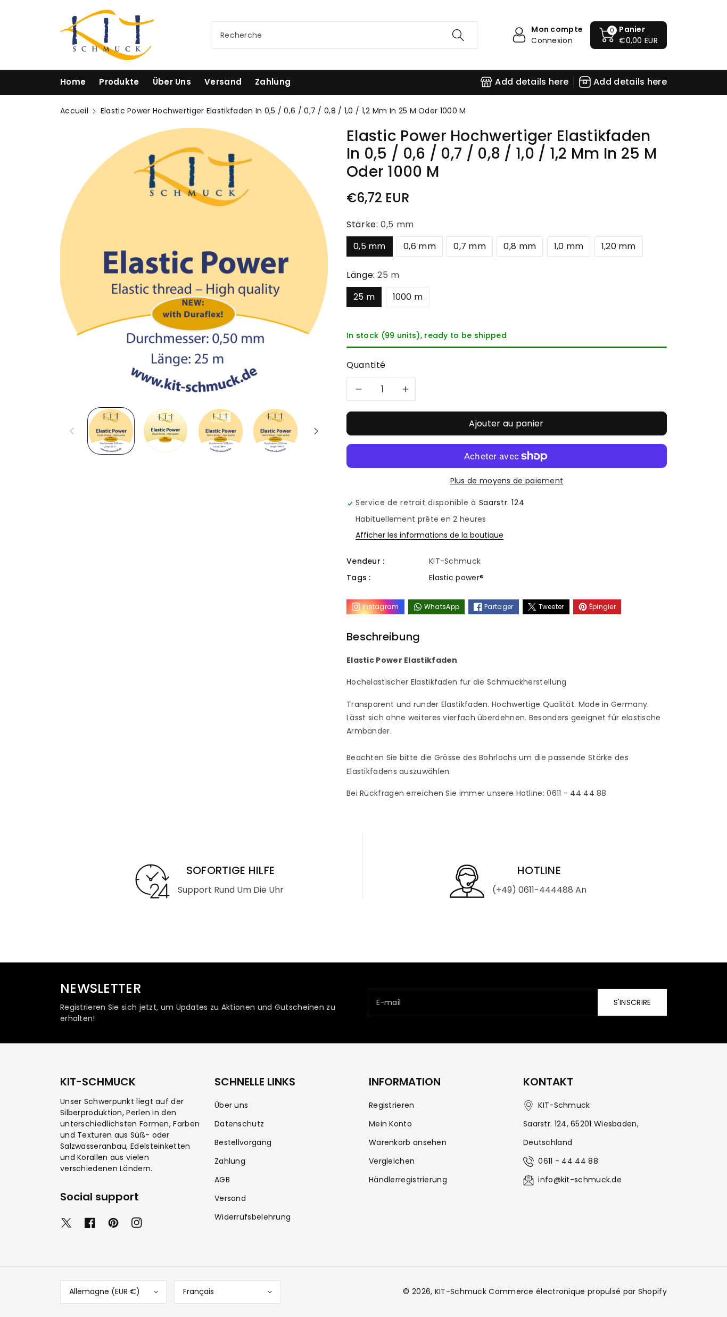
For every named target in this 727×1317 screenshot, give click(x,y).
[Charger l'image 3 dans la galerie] (220, 431)
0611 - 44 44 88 (568, 1161)
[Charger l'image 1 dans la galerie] (111, 431)
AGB (222, 1179)
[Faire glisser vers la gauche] (72, 430)
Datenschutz (239, 1123)
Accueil (74, 110)
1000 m (408, 297)
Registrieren (392, 1105)
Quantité (366, 365)
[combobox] (344, 35)
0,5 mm (369, 246)
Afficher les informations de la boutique (429, 535)
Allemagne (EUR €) (104, 1291)
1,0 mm (569, 246)
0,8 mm (519, 246)
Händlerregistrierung (408, 1179)
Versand (230, 1198)
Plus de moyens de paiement (507, 480)
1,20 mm (618, 246)
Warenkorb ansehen (408, 1142)
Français (198, 1291)
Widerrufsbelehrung (252, 1217)
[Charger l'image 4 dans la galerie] (275, 431)
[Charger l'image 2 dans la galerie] (166, 431)
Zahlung (229, 1161)
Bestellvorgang (242, 1142)
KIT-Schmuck (460, 1291)
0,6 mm (419, 246)
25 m (364, 297)
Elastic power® (456, 577)
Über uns (231, 1105)
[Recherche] (457, 35)
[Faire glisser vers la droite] (316, 430)
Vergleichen (392, 1161)
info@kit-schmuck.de (580, 1179)
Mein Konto (390, 1123)
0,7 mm (469, 246)
